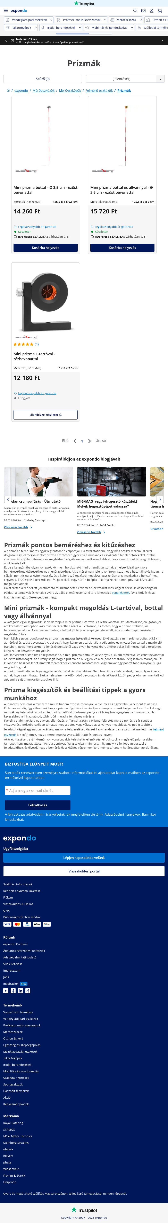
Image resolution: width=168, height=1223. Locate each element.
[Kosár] (160, 11)
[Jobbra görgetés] (162, 40)
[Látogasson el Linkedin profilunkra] (20, 992)
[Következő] (89, 441)
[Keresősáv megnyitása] (135, 11)
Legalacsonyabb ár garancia (37, 227)
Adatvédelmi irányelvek (122, 814)
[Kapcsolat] (143, 10)
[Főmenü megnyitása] (5, 10)
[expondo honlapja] (8, 90)
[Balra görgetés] (6, 40)
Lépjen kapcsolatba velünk (84, 857)
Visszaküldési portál (84, 871)
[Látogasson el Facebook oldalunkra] (13, 992)
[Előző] (74, 441)
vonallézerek (120, 593)
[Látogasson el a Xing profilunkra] (27, 992)
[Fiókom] (152, 11)
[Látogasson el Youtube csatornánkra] (5, 992)
